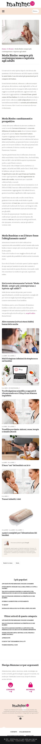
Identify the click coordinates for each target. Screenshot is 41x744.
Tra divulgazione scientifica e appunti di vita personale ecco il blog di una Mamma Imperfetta (19, 393)
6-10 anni (10, 49)
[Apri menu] (3, 11)
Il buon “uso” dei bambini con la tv (16, 465)
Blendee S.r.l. (17, 739)
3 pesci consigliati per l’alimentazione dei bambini (19, 534)
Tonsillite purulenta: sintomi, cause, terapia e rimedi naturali (20, 430)
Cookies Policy (19, 741)
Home (4, 49)
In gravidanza (14, 388)
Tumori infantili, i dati (11, 499)
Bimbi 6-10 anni (7, 563)
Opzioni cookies (30, 741)
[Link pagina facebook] (20, 719)
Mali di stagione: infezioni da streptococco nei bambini (20, 359)
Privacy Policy (10, 741)
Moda (17, 563)
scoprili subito (30, 313)
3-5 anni (4, 355)
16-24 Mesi (5, 530)
